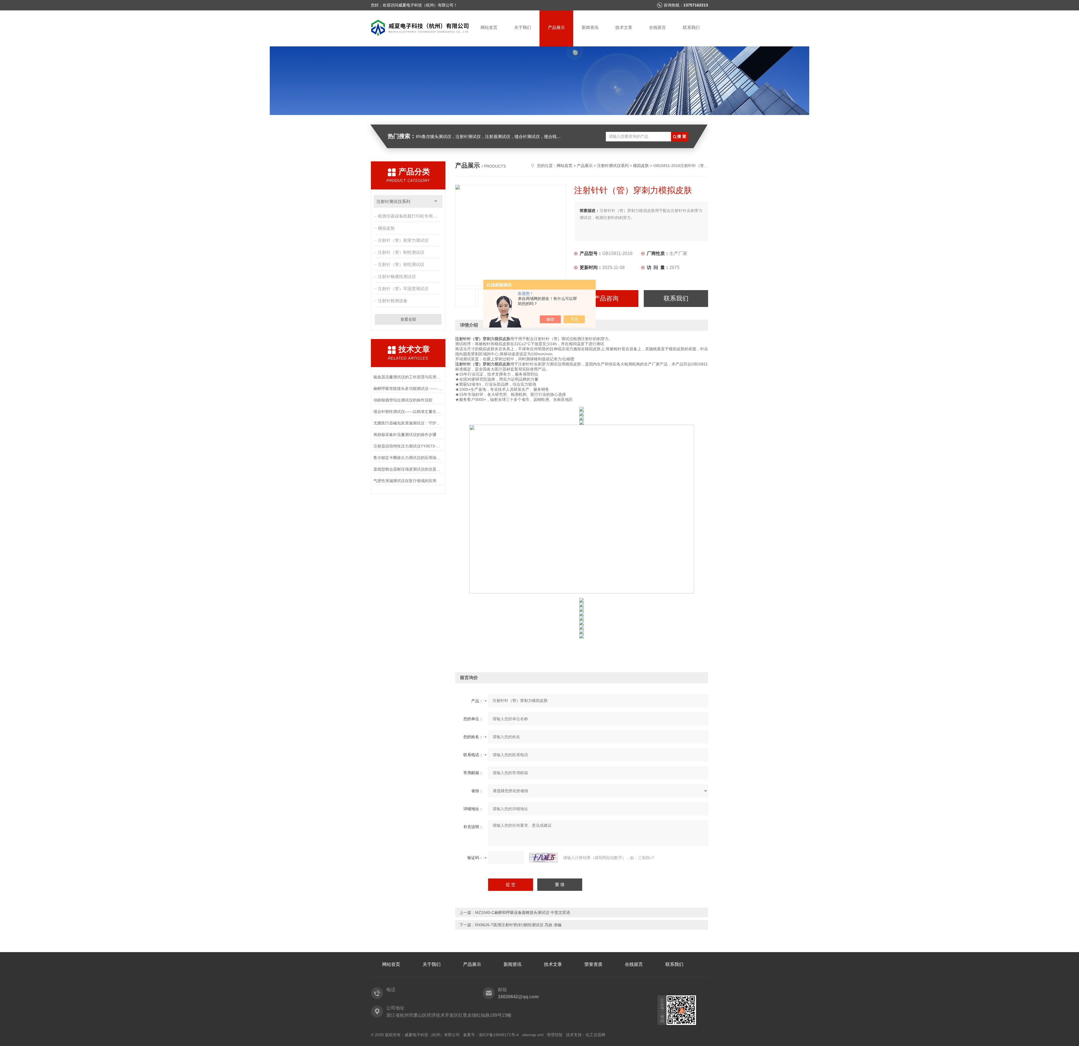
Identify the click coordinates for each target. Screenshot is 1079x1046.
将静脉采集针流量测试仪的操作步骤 (404, 434)
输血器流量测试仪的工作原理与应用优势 (408, 377)
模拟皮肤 (386, 228)
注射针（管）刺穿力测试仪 (403, 240)
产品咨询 (606, 298)
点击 (436, 201)
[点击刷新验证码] (543, 857)
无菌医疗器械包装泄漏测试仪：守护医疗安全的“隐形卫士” (408, 423)
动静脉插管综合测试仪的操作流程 (402, 400)
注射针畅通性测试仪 (397, 276)
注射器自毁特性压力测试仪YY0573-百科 (408, 446)
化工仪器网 (595, 1035)
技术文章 (623, 27)
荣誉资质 (593, 964)
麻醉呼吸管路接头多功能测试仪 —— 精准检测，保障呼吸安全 (408, 388)
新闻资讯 (590, 27)
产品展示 (556, 27)
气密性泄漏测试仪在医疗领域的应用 (404, 480)
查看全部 (408, 319)
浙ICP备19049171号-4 (499, 1035)
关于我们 (522, 27)
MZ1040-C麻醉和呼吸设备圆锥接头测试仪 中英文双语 (522, 912)
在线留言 (657, 27)
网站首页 (488, 27)
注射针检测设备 (392, 300)
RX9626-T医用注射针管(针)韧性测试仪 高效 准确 (518, 925)
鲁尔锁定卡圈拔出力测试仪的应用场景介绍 (408, 457)
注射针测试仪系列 (393, 201)
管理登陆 (555, 1035)
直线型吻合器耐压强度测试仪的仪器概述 (408, 469)
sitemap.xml (532, 1035)
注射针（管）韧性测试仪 (401, 264)
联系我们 (691, 27)
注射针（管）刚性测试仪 (401, 252)
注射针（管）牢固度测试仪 (403, 288)
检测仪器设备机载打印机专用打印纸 (410, 216)
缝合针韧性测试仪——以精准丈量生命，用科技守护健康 (408, 411)
